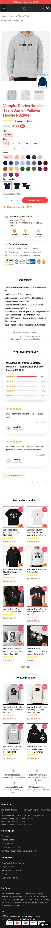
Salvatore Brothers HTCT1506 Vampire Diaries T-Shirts (11, 532)
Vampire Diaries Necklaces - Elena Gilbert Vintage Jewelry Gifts (37, 651)
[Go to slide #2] (25, 95)
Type (5, 130)
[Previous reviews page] (32, 482)
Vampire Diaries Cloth (20, 16)
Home (4, 16)
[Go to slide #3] (39, 95)
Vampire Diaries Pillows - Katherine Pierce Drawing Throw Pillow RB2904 (13, 651)
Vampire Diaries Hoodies (12, 20)
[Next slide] (46, 56)
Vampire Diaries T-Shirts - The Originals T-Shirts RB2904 (37, 611)
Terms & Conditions (10, 840)
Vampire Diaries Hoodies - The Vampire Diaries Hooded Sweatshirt (37, 749)
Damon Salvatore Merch (30, 336)
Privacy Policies (8, 843)
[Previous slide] (5, 56)
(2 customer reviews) (23, 121)
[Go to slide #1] (12, 95)
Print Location (9, 179)
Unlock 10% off (5, 916)
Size (5, 139)
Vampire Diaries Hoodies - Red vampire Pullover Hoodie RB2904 (37, 709)
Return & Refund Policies (12, 870)
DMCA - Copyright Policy (11, 847)
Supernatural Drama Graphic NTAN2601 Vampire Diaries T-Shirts (36, 532)
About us (5, 836)
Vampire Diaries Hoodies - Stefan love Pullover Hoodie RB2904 (13, 749)
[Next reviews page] (45, 482)
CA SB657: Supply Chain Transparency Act (19, 851)
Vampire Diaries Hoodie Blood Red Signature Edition (12, 572)
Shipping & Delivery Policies (13, 863)
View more (26, 667)
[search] (43, 8)
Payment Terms (8, 867)
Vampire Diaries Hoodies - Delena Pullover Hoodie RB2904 (13, 709)
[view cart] (47, 8)
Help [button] (46, 925)
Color (5, 153)
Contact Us (6, 874)
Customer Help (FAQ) (10, 878)
